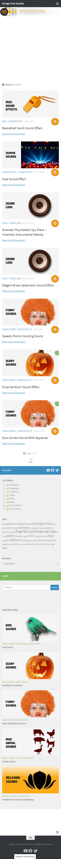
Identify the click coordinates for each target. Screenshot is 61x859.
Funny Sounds (9, 329)
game (10, 536)
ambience (11, 523)
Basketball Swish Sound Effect (22, 128)
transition (41, 544)
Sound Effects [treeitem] (15, 505)
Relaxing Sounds (9, 796)
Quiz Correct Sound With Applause (25, 438)
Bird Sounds (21, 644)
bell (51, 524)
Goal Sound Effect (14, 179)
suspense (27, 544)
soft (15, 544)
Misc (4, 121)
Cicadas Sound (8, 761)
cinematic (24, 528)
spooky (20, 544)
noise (23, 540)
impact (37, 536)
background (42, 524)
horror (31, 536)
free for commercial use (35, 531)
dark (37, 528)
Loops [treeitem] (12, 495)
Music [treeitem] (12, 498)
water (53, 544)
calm (8, 528)
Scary (53, 540)
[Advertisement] (30, 49)
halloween (19, 536)
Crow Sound (7, 647)
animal (30, 524)
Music (5, 223)
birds (4, 528)
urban (48, 544)
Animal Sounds (8, 644)
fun (57, 532)
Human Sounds (9, 172)
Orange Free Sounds (13, 3)
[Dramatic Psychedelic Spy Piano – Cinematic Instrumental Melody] (30, 205)
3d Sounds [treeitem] (14, 485)
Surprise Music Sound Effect (20, 387)
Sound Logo (15, 223)
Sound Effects (15, 121)
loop (51, 536)
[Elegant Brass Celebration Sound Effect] (30, 261)
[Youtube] (48, 470)
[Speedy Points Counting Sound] (30, 312)
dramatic (43, 528)
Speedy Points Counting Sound (22, 336)
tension (34, 544)
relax (40, 540)
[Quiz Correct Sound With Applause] (30, 413)
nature (15, 540)
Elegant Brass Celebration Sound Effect (28, 285)
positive (34, 541)
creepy (32, 528)
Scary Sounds (9, 380)
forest (12, 532)
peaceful (29, 541)
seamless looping (7, 544)
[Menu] (57, 3)
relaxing (46, 540)
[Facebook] (52, 470)
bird (54, 524)
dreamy (50, 528)
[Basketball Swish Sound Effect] (30, 104)
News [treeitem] (11, 502)
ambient (22, 523)
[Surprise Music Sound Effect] (30, 362)
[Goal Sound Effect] (30, 154)
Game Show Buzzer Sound (14, 723)
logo (45, 536)
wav (4, 548)
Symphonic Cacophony (12, 685)
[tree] (30, 497)
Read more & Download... (14, 133)
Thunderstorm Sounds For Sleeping (18, 799)
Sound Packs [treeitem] (15, 509)
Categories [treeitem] (14, 488)
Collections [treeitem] (14, 491)
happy (25, 536)
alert (4, 524)
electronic (6, 532)
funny (4, 536)
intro (42, 536)
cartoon (14, 528)
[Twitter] (57, 470)
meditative (5, 541)
